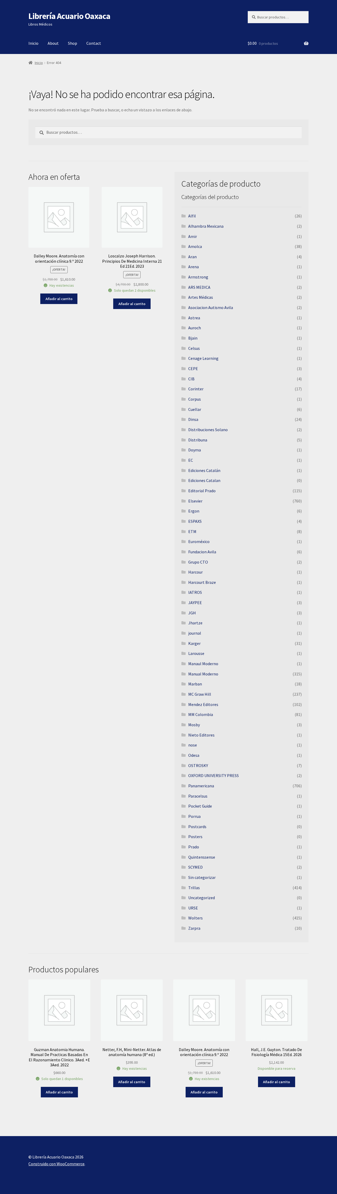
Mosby (194, 724)
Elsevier (195, 501)
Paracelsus (197, 796)
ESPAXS (195, 521)
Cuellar (194, 409)
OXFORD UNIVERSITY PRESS (213, 775)
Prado (193, 846)
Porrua (194, 816)
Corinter (196, 388)
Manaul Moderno (203, 663)
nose (192, 745)
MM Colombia (200, 714)
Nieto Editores (201, 735)
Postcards (197, 826)
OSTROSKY (198, 765)
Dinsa (193, 419)
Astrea (194, 317)
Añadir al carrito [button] (59, 298)
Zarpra (194, 928)
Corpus (194, 399)
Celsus (194, 348)
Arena (193, 266)
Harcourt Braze (202, 582)
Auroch (194, 327)
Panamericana (201, 785)
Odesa (193, 755)
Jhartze (195, 622)
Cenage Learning (203, 358)
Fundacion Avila (202, 551)
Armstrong (198, 277)
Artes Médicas (200, 297)
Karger (194, 643)
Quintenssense (201, 857)
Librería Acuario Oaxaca (69, 16)
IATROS (195, 592)
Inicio (33, 43)
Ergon (193, 511)
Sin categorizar (202, 877)
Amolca (195, 246)
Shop (72, 43)
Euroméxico (199, 541)
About (53, 43)
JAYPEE (195, 602)
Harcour (195, 572)
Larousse (196, 653)
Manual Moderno (203, 673)
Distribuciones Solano (208, 429)
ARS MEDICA (199, 287)
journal (194, 633)
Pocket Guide (200, 806)
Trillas (194, 887)
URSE (193, 908)
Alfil (192, 215)
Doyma (194, 449)
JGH (192, 612)
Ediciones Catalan (204, 480)
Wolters (195, 918)
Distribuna (197, 439)
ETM (192, 531)
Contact (93, 43)
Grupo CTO (198, 562)
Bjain (192, 338)
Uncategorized (201, 897)
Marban (195, 683)
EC (190, 460)
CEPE (193, 368)
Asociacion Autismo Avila (210, 307)
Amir (192, 236)
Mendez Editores (203, 704)
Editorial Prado (202, 490)
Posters (195, 836)
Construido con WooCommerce (56, 1163)
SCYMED (195, 867)
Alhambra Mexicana (206, 226)
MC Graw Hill (199, 694)
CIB (191, 378)
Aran (192, 256)
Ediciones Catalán (204, 470)
